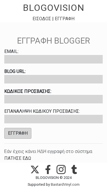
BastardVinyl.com (65, 184)
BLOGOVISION (53, 7)
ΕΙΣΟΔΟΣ (42, 18)
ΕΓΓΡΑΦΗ (64, 18)
